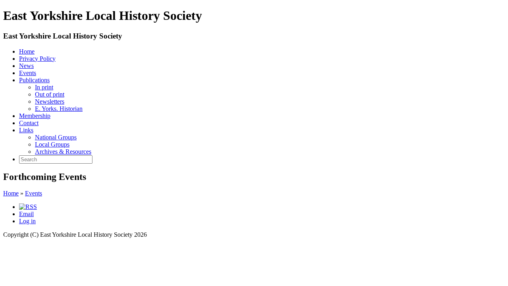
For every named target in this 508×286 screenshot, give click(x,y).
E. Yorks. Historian (59, 108)
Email (26, 214)
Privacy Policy (37, 58)
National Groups (56, 137)
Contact (28, 123)
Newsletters (49, 101)
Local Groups (52, 144)
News (26, 65)
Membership (34, 115)
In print (44, 87)
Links (26, 130)
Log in (27, 221)
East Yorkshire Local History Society (62, 36)
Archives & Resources (63, 151)
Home (27, 51)
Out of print (49, 94)
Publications (34, 80)
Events (27, 73)
